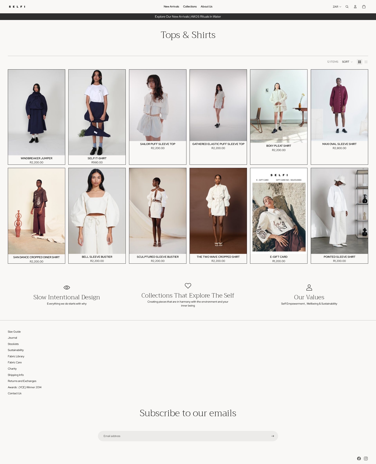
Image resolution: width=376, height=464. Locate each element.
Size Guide (14, 331)
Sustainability (16, 350)
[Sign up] (272, 436)
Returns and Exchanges (22, 381)
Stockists (13, 344)
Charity (12, 368)
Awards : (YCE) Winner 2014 (25, 387)
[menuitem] (171, 6)
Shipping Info (16, 375)
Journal (12, 337)
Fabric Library (16, 356)
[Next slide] (59, 112)
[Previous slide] (14, 112)
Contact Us (14, 393)
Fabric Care (15, 362)
